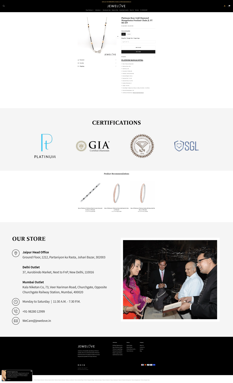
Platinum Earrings (98, 380)
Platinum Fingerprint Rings (89, 380)
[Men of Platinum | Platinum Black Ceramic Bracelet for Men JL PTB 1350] (90, 193)
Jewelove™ (85, 368)
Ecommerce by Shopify (84, 369)
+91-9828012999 (143, 10)
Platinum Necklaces (113, 380)
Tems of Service (130, 351)
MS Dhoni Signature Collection (119, 345)
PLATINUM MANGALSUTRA (132, 60)
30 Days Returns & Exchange (132, 349)
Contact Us (142, 347)
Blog (141, 351)
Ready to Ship (115, 10)
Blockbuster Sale (107, 10)
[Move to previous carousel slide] (76, 194)
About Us (132, 10)
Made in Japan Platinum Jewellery (120, 353)
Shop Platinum (89, 10)
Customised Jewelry (124, 10)
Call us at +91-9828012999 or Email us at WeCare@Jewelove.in (116, 1)
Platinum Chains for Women (60, 380)
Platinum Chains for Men (49, 380)
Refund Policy (129, 347)
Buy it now (138, 51)
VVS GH (129, 34)
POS (78, 369)
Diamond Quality (125, 31)
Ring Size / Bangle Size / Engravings (130, 38)
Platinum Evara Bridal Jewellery (119, 351)
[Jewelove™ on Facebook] (78, 365)
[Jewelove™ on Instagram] (82, 365)
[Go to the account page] (224, 6)
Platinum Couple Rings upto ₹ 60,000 (120, 349)
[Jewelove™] (116, 6)
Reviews (137, 10)
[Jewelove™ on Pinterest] (80, 365)
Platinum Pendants (105, 380)
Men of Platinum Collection (118, 347)
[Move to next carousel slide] (118, 36)
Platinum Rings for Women (39, 380)
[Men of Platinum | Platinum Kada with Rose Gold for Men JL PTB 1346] (142, 193)
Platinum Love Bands (69, 380)
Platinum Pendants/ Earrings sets (124, 380)
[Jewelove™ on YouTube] (84, 365)
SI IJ (123, 34)
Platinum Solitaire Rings (79, 380)
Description (123, 56)
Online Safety (129, 345)
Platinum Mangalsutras (135, 380)
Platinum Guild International (138, 92)
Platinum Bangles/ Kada (145, 380)
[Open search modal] (3, 6)
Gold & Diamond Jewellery (118, 354)
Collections (97, 10)
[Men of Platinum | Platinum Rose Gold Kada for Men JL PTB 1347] (116, 193)
